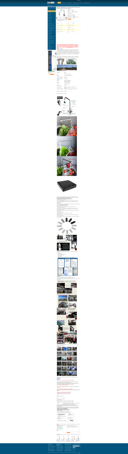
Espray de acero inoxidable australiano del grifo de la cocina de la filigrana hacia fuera (68, 448)
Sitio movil (74, 451)
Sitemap (75, 449)
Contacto (70, 19)
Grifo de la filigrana (50, 12)
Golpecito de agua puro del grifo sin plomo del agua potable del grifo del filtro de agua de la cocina (78, 440)
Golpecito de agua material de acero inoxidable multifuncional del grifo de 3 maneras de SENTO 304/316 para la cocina (62, 20)
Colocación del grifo (50, 33)
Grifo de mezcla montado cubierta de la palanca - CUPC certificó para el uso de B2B (63, 440)
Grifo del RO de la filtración (59, 444)
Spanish (79, 0)
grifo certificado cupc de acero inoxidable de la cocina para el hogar (51, 449)
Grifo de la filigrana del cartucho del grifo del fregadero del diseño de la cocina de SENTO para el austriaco (68, 449)
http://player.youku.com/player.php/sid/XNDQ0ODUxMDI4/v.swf (63, 411)
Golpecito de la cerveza (50, 46)
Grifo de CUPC (49, 9)
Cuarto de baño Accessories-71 (51, 43)
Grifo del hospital (49, 20)
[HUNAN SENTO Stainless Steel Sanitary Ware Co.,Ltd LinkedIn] (73, 447)
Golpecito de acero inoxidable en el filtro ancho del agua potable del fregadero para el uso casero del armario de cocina (68, 440)
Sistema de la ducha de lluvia (51, 30)
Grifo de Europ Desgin (50, 17)
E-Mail (73, 449)
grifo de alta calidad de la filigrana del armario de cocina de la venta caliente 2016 (68, 446)
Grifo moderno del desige (50, 23)
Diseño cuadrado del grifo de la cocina (51, 25)
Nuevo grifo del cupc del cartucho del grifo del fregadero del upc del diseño (51, 446)
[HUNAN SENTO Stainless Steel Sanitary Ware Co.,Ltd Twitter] (75, 447)
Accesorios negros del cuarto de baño (51, 38)
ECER (79, 453)
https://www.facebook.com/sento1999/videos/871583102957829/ (63, 412)
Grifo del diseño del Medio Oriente (51, 36)
